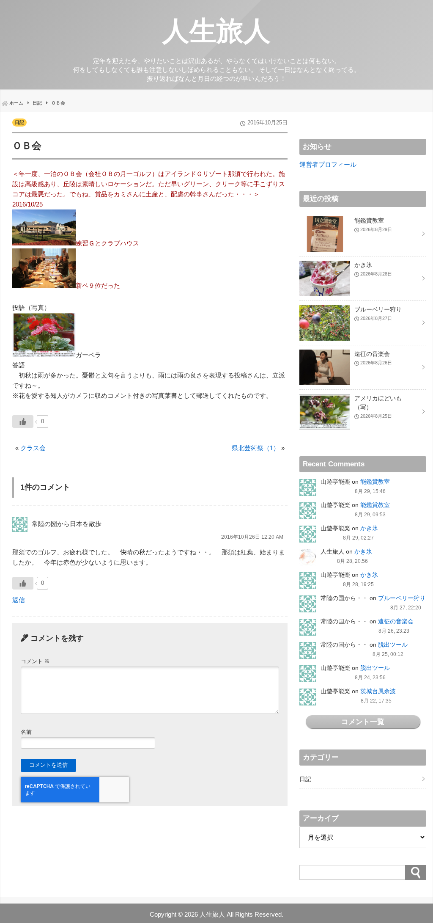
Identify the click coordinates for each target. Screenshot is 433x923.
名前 (26, 732)
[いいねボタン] (22, 421)
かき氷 (369, 528)
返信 (18, 599)
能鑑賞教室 (375, 481)
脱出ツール (393, 644)
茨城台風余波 (378, 691)
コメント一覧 (362, 721)
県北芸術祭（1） (256, 448)
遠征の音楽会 (396, 621)
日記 (19, 122)
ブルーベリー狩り (401, 598)
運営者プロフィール (327, 164)
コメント (35, 661)
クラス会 (33, 448)
